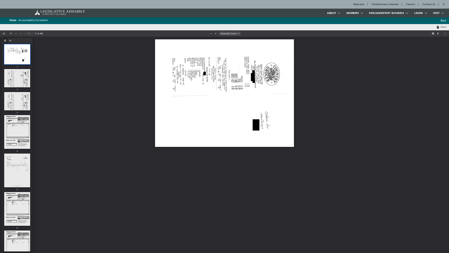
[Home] (49, 12)
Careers (410, 4)
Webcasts (358, 4)
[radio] (5, 40)
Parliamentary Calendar (385, 4)
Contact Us (429, 4)
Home (13, 20)
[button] (333, 13)
